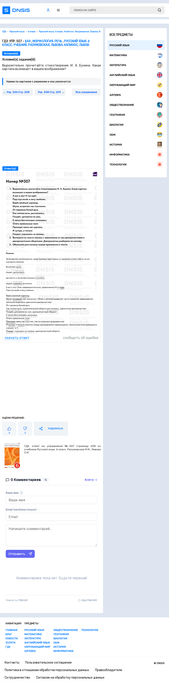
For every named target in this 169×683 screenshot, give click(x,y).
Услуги (10, 642)
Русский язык (119, 45)
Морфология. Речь (47, 41)
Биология (116, 124)
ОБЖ (113, 134)
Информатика (120, 154)
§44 (28, 41)
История (116, 144)
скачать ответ (17, 338)
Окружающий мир (122, 85)
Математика (118, 55)
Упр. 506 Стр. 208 (18, 92)
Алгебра (115, 94)
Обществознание (122, 104)
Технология (118, 164)
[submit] (159, 10)
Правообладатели (108, 670)
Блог (9, 634)
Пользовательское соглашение (48, 662)
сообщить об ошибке (80, 338)
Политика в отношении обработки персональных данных (47, 670)
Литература (118, 65)
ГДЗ (8, 646)
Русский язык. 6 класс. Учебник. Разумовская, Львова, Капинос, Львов (46, 43)
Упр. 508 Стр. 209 (49, 92)
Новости (12, 638)
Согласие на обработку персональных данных (70, 677)
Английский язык (122, 75)
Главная (11, 630)
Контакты (12, 662)
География (117, 114)
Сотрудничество (17, 677)
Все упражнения (86, 92)
